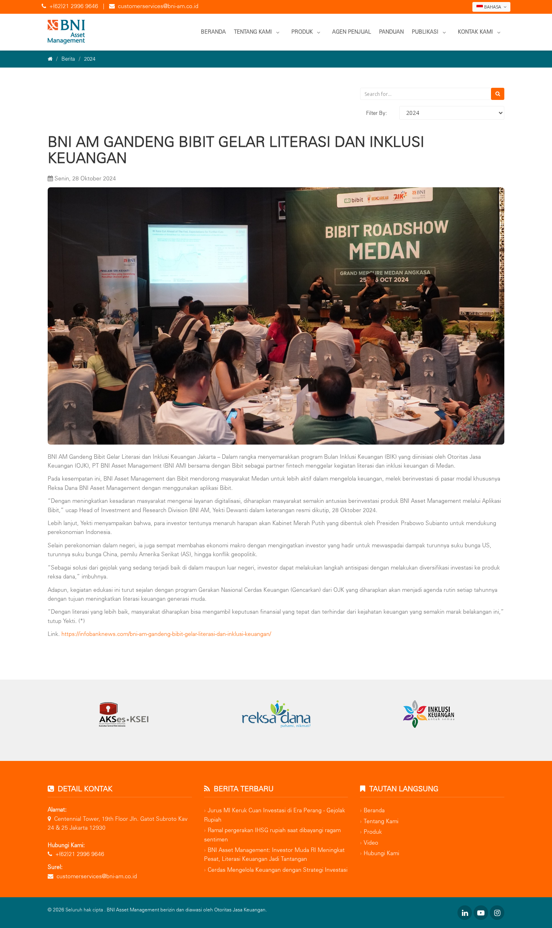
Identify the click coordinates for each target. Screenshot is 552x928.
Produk (302, 32)
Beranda (213, 32)
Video (371, 842)
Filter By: (376, 113)
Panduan (391, 32)
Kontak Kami (475, 32)
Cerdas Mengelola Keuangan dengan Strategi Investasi (278, 870)
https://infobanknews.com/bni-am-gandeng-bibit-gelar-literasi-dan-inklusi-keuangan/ (166, 634)
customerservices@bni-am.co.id (158, 6)
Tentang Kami (253, 32)
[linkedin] (464, 912)
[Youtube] (481, 912)
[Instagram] (497, 912)
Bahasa (492, 7)
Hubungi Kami (381, 853)
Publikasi (425, 32)
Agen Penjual (351, 32)
